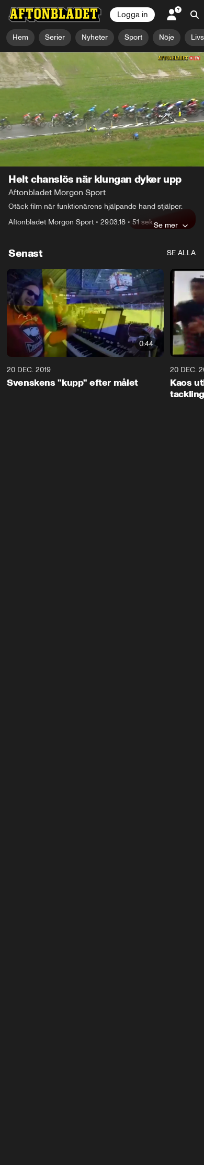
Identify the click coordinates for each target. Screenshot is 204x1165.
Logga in (132, 14)
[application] (102, 109)
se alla (181, 252)
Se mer (166, 225)
